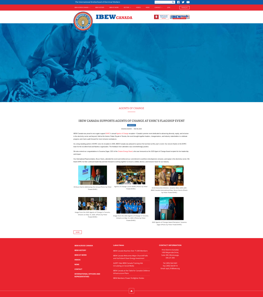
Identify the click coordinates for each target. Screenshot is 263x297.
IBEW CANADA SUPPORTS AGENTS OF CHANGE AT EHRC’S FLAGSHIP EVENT (131, 121)
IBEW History (99, 7)
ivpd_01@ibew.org (173, 268)
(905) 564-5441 (171, 263)
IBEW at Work (114, 7)
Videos (138, 7)
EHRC (108, 133)
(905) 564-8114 (172, 266)
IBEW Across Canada (81, 7)
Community (131, 125)
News (147, 7)
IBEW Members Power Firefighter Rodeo (128, 278)
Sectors (126, 7)
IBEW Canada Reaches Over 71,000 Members (130, 251)
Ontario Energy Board (125, 151)
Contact (158, 7)
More (78, 232)
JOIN (168, 7)
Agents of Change (122, 133)
